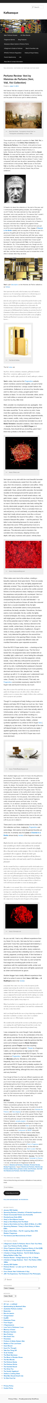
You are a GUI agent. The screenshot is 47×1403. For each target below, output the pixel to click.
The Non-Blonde (9, 1359)
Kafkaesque (11, 12)
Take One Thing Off (10, 1350)
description (14, 284)
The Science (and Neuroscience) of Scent (17, 1236)
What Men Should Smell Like (13, 1376)
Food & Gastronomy (10, 57)
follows (8, 287)
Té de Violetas (8, 1353)
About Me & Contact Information (13, 61)
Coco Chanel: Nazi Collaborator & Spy (16, 1271)
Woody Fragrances (9, 1167)
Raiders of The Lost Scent (12, 1343)
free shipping (16, 1112)
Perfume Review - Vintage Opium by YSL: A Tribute (21, 1257)
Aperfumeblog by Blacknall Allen (15, 1306)
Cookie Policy (8, 1388)
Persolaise (7, 1339)
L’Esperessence (9, 1325)
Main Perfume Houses (10, 35)
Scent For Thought (10, 1348)
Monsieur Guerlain (10, 1332)
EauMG (6, 1318)
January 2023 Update (11, 1210)
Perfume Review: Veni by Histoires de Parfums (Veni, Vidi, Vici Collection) (19, 79)
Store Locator (31, 1149)
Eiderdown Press (9, 1320)
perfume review (22, 1169)
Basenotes (7, 1311)
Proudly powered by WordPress (29, 1399)
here (40, 722)
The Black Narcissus (10, 1355)
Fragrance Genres (9, 39)
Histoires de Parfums (16, 1165)
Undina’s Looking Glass (12, 1373)
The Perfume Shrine (10, 1364)
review (21, 835)
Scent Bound (8, 1346)
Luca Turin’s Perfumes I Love (14, 1327)
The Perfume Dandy (10, 1362)
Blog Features (22, 39)
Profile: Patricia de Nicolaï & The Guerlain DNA (19, 1250)
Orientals (26, 1165)
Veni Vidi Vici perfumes (27, 1171)
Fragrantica (29, 381)
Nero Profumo (8, 1334)
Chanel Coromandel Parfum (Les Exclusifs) (18, 1215)
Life (20, 57)
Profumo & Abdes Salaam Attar (14, 1341)
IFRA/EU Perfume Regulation (12, 53)
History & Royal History (31, 53)
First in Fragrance (32, 1144)
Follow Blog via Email (12, 1193)
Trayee (30, 1048)
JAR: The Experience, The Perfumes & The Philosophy (22, 1274)
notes (11, 367)
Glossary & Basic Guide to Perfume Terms (16, 44)
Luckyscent (21, 1130)
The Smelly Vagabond (11, 1371)
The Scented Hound (10, 1367)
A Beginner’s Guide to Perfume (13, 48)
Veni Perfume (32, 1169)
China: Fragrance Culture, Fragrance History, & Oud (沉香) (23, 1248)
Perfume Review (35, 1165)
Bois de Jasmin (9, 1313)
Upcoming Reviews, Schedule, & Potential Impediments (22, 1212)
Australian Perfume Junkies (13, 1309)
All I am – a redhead (10, 1304)
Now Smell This (9, 1336)
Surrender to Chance (35, 1158)
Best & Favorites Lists (32, 48)
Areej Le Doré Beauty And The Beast (16, 1222)
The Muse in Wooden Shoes (13, 1357)
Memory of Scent (9, 1329)
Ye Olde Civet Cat (9, 1378)
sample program (21, 1121)
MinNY (30, 1130)
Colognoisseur (9, 1316)
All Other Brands (25, 35)
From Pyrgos (8, 1322)
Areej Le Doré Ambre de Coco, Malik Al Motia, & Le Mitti (23, 1224)
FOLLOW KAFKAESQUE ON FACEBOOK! (16, 1199)
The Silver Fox (8, 1369)
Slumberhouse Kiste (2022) (13, 1217)
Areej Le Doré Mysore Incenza (14, 1219)
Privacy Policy (8, 1386)
